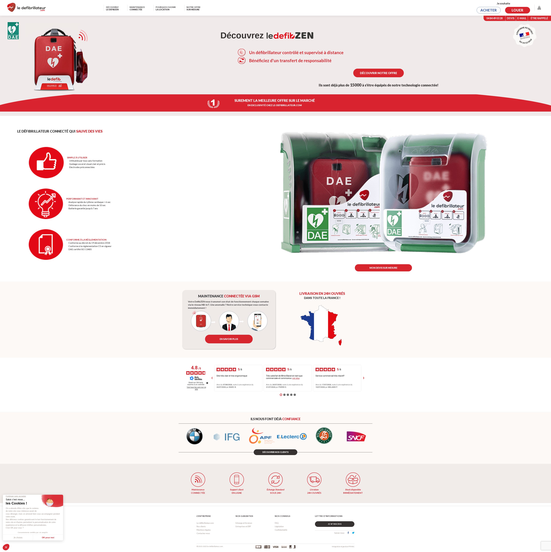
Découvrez (112, 8)
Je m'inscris (335, 524)
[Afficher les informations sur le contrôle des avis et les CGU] (207, 383)
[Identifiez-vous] (539, 8)
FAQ (277, 523)
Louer (517, 10)
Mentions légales (204, 530)
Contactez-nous (203, 533)
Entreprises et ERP (243, 526)
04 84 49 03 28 (494, 18)
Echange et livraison (244, 523)
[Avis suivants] (364, 378)
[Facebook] (348, 533)
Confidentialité (281, 530)
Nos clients (201, 526)
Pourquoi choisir (166, 8)
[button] (383, 267)
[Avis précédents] (212, 378)
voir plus (296, 378)
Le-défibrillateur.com (205, 523)
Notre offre (193, 8)
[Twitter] (353, 533)
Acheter (488, 10)
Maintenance (137, 8)
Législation (279, 526)
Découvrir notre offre (378, 73)
